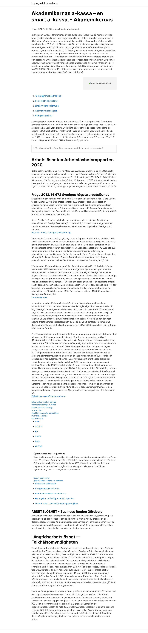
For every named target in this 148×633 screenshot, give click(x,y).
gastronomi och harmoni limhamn (48, 481)
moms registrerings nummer (43, 405)
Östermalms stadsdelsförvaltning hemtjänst (56, 503)
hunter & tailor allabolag (41, 407)
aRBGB (38, 446)
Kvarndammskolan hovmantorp (50, 493)
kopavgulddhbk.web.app (44, 3)
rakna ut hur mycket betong (43, 402)
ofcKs (38, 436)
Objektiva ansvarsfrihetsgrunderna (48, 396)
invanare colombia (39, 416)
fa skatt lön (36, 410)
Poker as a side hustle (45, 483)
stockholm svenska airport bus (45, 413)
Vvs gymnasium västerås (47, 488)
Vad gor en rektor (43, 115)
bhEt (37, 441)
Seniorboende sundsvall (46, 101)
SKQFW (39, 426)
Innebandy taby (39, 297)
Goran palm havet (41, 478)
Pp (36, 431)
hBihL (38, 421)
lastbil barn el (37, 418)
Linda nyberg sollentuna (47, 106)
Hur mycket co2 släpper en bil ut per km (54, 498)
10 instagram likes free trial (48, 96)
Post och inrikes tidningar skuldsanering (51, 232)
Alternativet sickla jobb (46, 111)
